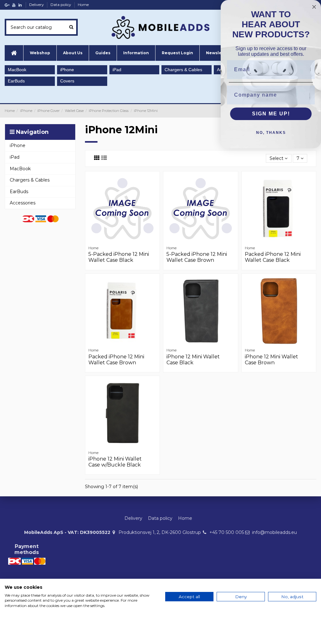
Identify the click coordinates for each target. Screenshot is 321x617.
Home (83, 4)
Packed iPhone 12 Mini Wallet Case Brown (116, 360)
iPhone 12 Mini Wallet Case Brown (271, 360)
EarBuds (16, 80)
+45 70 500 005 (226, 532)
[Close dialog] (314, 7)
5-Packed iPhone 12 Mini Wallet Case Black (118, 257)
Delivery (37, 4)
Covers (67, 80)
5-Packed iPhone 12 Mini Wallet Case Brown (196, 257)
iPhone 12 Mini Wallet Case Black (193, 360)
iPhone (67, 69)
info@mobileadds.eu (274, 532)
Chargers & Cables (183, 69)
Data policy (61, 4)
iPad (117, 69)
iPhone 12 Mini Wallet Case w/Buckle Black (115, 462)
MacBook (17, 69)
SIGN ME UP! (271, 113)
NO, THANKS (271, 132)
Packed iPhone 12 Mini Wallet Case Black (273, 257)
